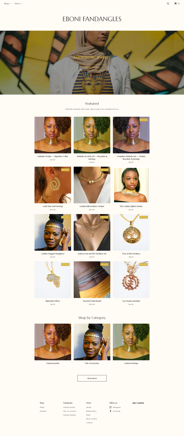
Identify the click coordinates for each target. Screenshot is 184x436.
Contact (89, 423)
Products (43, 411)
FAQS (88, 415)
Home (42, 407)
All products (92, 378)
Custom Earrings (69, 415)
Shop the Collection (92, 67)
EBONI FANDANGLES (92, 19)
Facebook (116, 411)
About (88, 407)
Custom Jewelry (69, 407)
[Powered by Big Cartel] (138, 403)
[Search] (168, 4)
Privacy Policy (91, 419)
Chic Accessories (69, 411)
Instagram (117, 407)
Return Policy (91, 411)
